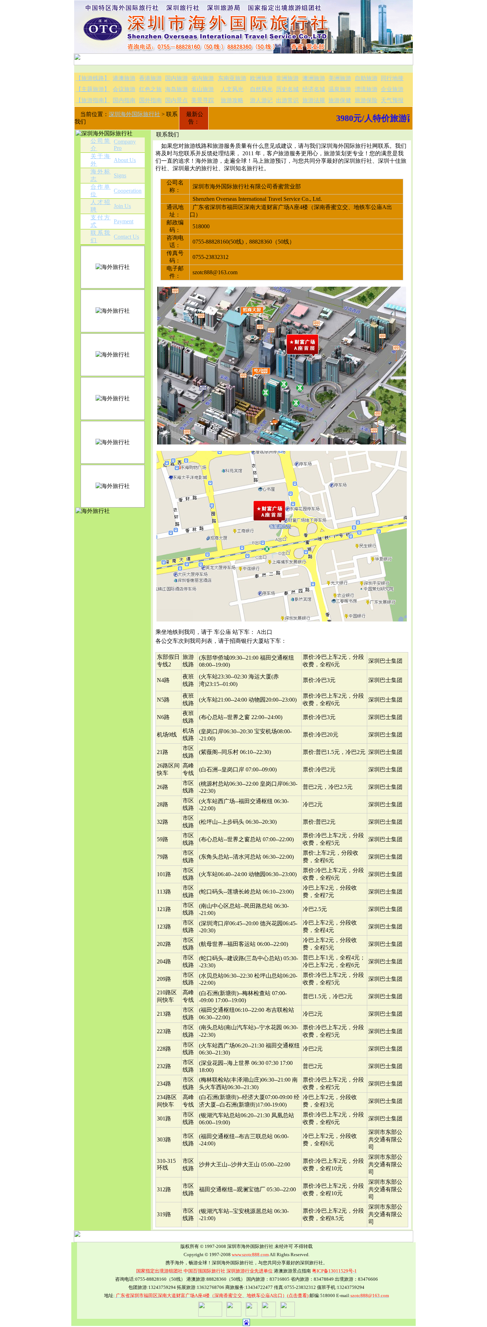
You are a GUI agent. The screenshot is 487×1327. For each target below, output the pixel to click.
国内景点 (176, 100)
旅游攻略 (232, 100)
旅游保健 (339, 100)
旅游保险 (366, 100)
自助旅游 (366, 78)
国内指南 (124, 100)
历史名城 (287, 89)
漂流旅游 (366, 89)
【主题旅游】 (93, 89)
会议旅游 (124, 89)
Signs (120, 175)
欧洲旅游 (261, 78)
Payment (123, 221)
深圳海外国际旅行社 (134, 114)
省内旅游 (202, 78)
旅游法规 (313, 100)
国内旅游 (176, 78)
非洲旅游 (287, 78)
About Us (125, 160)
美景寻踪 (202, 100)
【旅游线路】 (93, 78)
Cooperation (128, 191)
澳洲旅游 (313, 78)
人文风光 (232, 89)
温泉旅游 (339, 89)
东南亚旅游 (232, 78)
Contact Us (126, 237)
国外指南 (150, 100)
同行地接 (392, 78)
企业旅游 (392, 89)
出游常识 (287, 100)
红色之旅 (150, 89)
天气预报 (392, 100)
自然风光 (261, 89)
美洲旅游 (339, 78)
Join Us (122, 206)
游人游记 (261, 100)
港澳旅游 (124, 78)
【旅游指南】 (93, 100)
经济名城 (313, 89)
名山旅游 (202, 89)
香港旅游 (150, 78)
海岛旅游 (176, 89)
